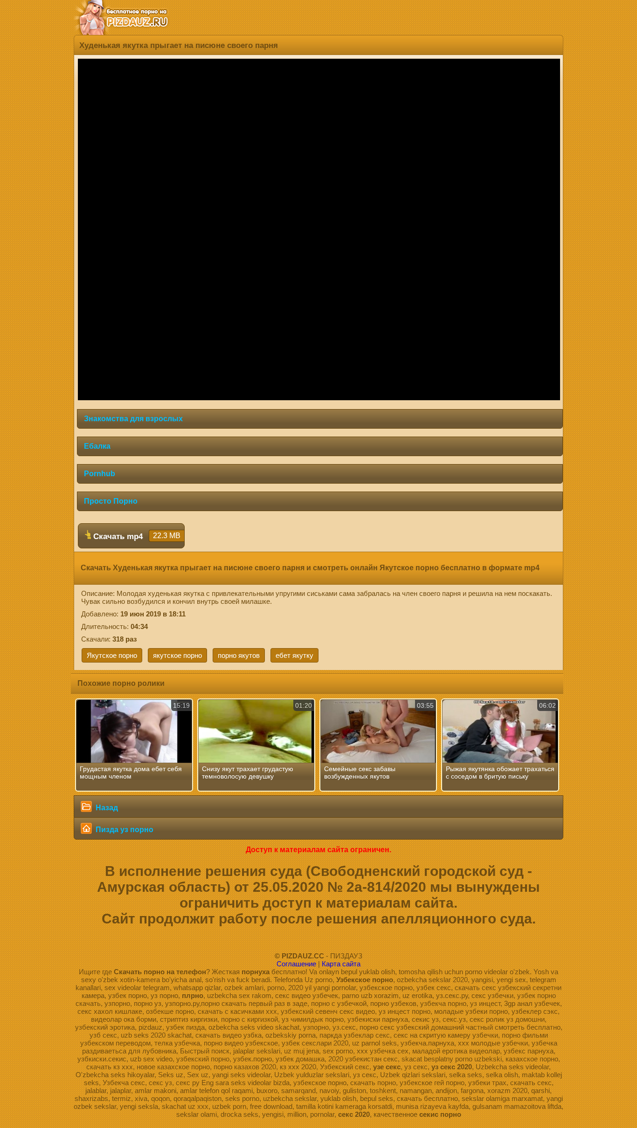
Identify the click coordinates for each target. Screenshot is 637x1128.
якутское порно (177, 655)
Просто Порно (111, 501)
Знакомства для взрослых (133, 419)
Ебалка (97, 446)
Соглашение (296, 964)
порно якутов (239, 655)
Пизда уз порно (123, 830)
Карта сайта (341, 964)
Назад (106, 808)
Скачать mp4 (135, 536)
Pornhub (99, 474)
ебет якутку (294, 655)
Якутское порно (112, 655)
